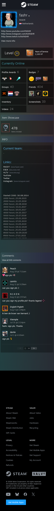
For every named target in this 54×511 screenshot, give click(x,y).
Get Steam (34, 445)
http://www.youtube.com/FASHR (16, 31)
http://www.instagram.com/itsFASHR (17, 34)
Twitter (6, 178)
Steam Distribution (14, 428)
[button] (12, 53)
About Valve (35, 413)
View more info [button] (8, 41)
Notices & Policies (14, 455)
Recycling (34, 428)
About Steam (12, 413)
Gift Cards (10, 433)
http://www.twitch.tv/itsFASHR (15, 36)
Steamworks (11, 423)
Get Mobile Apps (16, 502)
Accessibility (11, 450)
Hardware (34, 423)
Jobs (32, 418)
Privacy (9, 445)
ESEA (5, 169)
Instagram (8, 181)
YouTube (7, 175)
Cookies (9, 460)
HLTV (5, 172)
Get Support (35, 455)
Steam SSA (11, 418)
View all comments (11, 260)
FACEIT (6, 167)
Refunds (10, 465)
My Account (35, 460)
